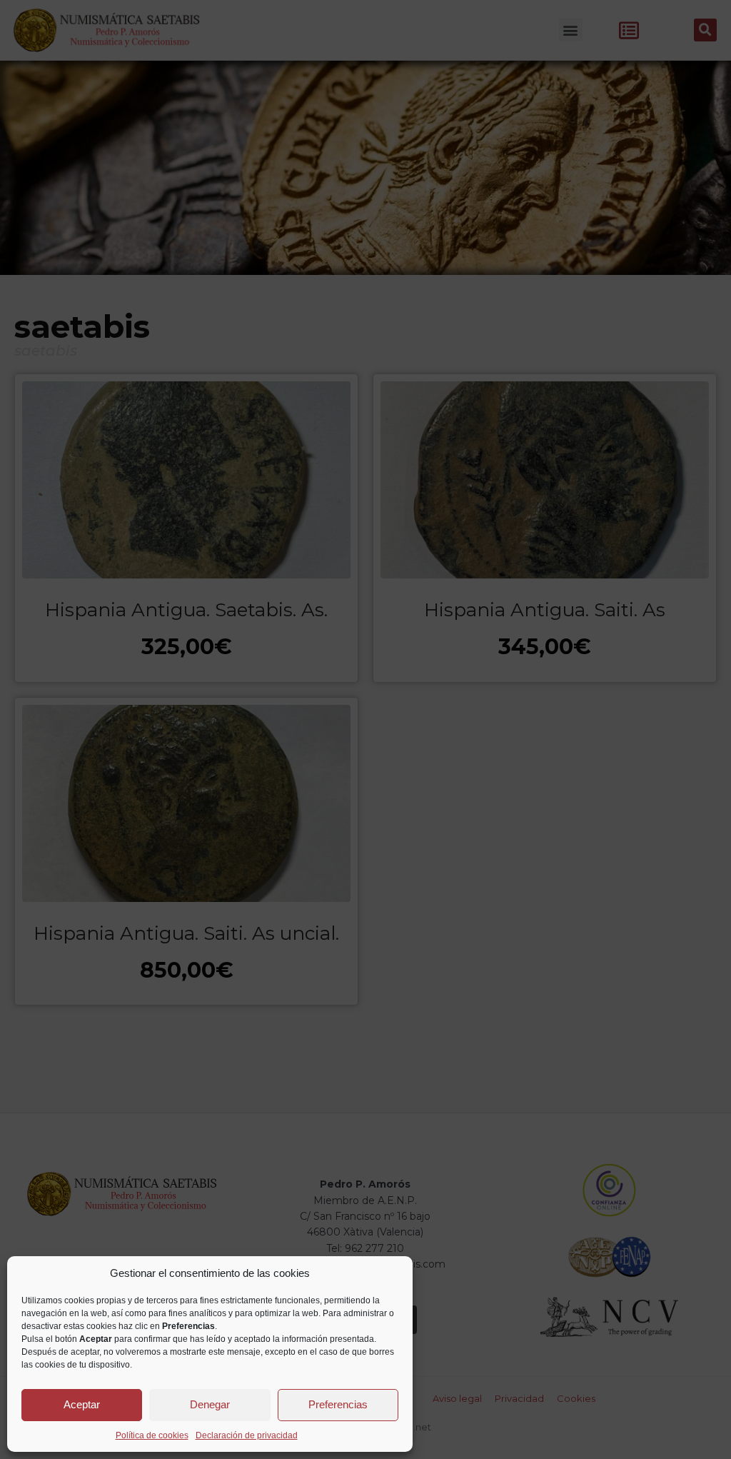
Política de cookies (152, 1435)
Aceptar (82, 1404)
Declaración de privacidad (247, 1435)
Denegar (210, 1404)
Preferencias (338, 1404)
